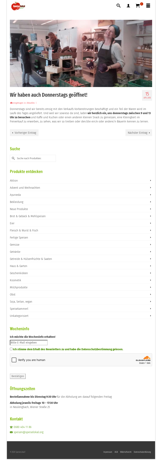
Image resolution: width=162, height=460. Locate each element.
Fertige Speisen (19, 237)
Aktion (14, 180)
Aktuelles (31, 103)
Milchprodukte (18, 287)
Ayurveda (15, 195)
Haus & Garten (18, 266)
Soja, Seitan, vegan (21, 301)
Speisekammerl (19, 308)
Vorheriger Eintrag (25, 132)
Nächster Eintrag (137, 132)
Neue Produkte (19, 209)
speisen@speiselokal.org (28, 432)
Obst (12, 294)
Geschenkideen (19, 273)
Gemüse (14, 244)
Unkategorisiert (19, 316)
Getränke (15, 252)
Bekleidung (16, 202)
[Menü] (148, 6)
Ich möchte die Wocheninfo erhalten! (32, 337)
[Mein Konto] (128, 6)
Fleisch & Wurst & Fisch (24, 230)
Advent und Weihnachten (25, 187)
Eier (12, 223)
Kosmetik (15, 280)
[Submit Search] (13, 158)
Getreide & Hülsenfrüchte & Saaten (31, 259)
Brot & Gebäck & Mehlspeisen (28, 216)
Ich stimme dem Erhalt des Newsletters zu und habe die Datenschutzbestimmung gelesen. (68, 349)
